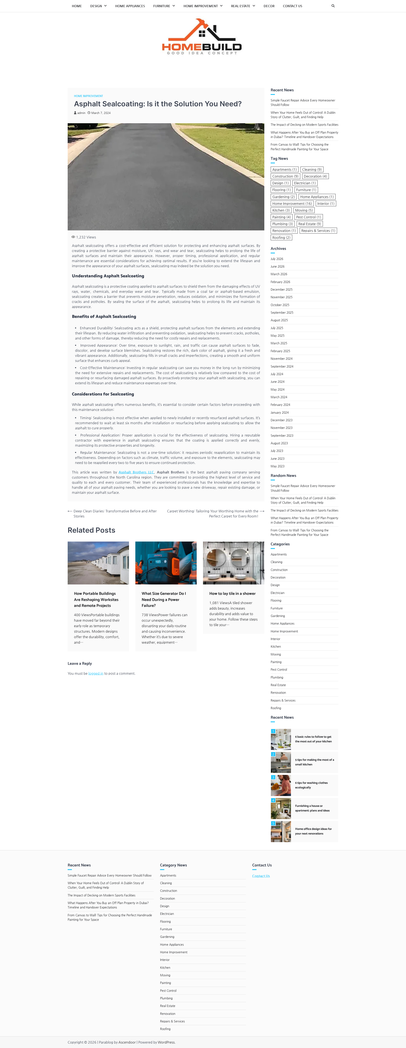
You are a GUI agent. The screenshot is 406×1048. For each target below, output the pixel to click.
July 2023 (277, 450)
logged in (95, 673)
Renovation (284, 230)
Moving (304, 210)
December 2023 (281, 419)
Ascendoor (127, 1042)
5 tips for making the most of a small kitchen (314, 762)
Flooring (281, 190)
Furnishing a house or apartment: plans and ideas (312, 808)
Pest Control (308, 217)
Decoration (315, 176)
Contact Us (292, 6)
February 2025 (280, 350)
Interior (326, 203)
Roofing (281, 237)
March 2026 (279, 274)
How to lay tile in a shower (232, 593)
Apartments (284, 169)
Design (96, 6)
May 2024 (277, 389)
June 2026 (277, 266)
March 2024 (279, 396)
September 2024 (282, 366)
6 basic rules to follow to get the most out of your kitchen (313, 739)
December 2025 (281, 289)
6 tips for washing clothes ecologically (311, 785)
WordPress (166, 1042)
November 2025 (281, 297)
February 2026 (280, 281)
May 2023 (277, 466)
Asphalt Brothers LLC (136, 472)
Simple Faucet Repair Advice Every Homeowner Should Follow (110, 875)
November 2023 (281, 427)
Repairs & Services (318, 230)
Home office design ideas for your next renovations (313, 831)
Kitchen (281, 210)
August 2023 (279, 443)
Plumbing (282, 224)
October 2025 (280, 304)
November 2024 (281, 358)
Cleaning (312, 169)
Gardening (283, 196)
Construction (285, 176)
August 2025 (279, 320)
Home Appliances (130, 6)
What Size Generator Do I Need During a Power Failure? (164, 599)
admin (81, 112)
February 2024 (280, 404)
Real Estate (240, 6)
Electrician (305, 183)
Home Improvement (201, 6)
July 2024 (277, 373)
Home (77, 6)
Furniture (161, 6)
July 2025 (277, 327)
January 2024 (280, 412)
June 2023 (277, 458)
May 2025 (277, 335)
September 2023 (282, 435)
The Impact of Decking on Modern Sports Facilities (304, 124)
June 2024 (277, 381)
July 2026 (277, 258)
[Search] (333, 6)
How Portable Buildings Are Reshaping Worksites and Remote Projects (96, 599)
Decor (269, 6)
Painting (281, 217)
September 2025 (282, 312)
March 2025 (279, 343)
